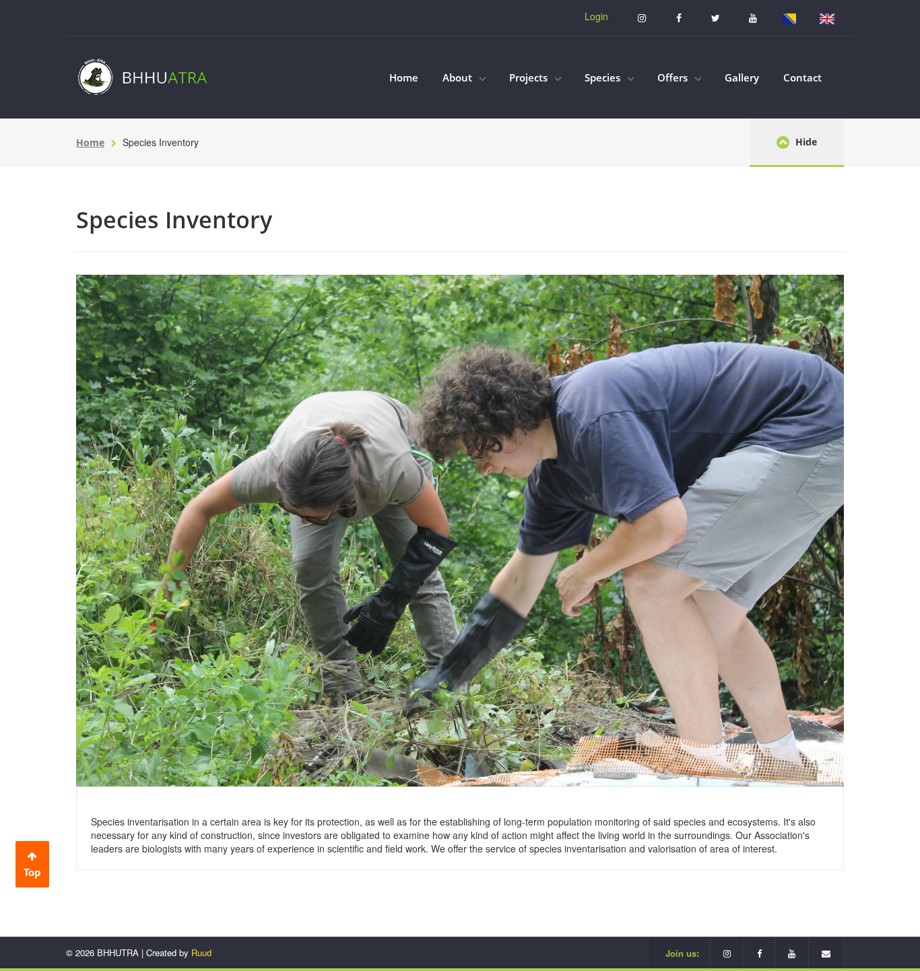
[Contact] (826, 953)
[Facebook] (678, 18)
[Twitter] (715, 18)
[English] (827, 18)
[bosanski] (790, 18)
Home (403, 77)
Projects (529, 77)
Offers (673, 77)
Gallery (742, 77)
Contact (802, 77)
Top (32, 872)
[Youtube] (752, 18)
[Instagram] (641, 18)
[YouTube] (792, 953)
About (458, 77)
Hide (805, 141)
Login (596, 16)
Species (604, 77)
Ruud (201, 952)
